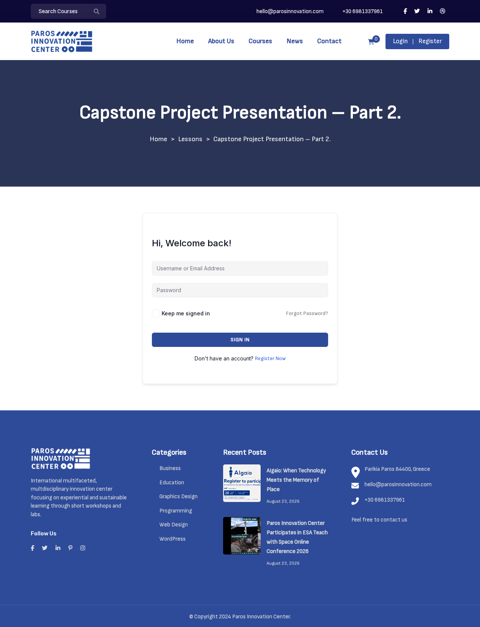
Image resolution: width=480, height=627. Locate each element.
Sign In (240, 339)
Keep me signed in (186, 313)
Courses (260, 41)
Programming (175, 510)
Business (170, 468)
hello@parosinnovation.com (290, 11)
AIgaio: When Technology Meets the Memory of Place (296, 480)
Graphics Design (178, 496)
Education (171, 482)
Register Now (270, 358)
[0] (371, 42)
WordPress (172, 539)
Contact (329, 41)
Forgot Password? (307, 313)
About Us (221, 41)
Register (430, 41)
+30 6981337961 (362, 11)
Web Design (173, 524)
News (294, 41)
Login (400, 41)
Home (185, 41)
